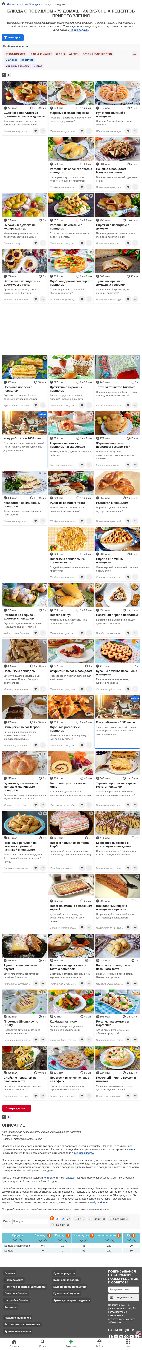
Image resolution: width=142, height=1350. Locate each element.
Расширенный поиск (18, 1317)
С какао (37, 65)
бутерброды (100, 1202)
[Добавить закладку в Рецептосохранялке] (36, 131)
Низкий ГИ (98, 1218)
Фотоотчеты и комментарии (22, 1324)
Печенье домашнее (40, 53)
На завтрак (27, 59)
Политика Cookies (16, 1293)
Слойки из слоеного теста (97, 53)
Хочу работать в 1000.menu (22, 438)
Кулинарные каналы (18, 1331)
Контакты (11, 1307)
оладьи (70, 1177)
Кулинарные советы (66, 1279)
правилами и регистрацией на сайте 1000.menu (121, 1319)
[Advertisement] (24, 158)
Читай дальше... (80, 29)
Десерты (74, 53)
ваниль (131, 1149)
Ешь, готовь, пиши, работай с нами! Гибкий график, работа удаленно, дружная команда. (23, 447)
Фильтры (14, 37)
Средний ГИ (120, 1218)
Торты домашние (15, 53)
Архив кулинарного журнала (71, 1300)
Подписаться (125, 1297)
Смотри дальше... (17, 1108)
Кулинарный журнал (66, 1293)
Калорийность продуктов (69, 1286)
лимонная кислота (83, 1152)
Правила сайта (14, 1279)
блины (48, 1177)
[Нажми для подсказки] (52, 1218)
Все (67, 1218)
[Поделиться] (138, 1334)
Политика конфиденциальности (25, 1286)
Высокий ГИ (61, 1224)
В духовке (11, 59)
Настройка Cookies (16, 1300)
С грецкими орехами (17, 65)
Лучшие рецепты (64, 1273)
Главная (10, 1273)
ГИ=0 (80, 1218)
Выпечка (60, 53)
